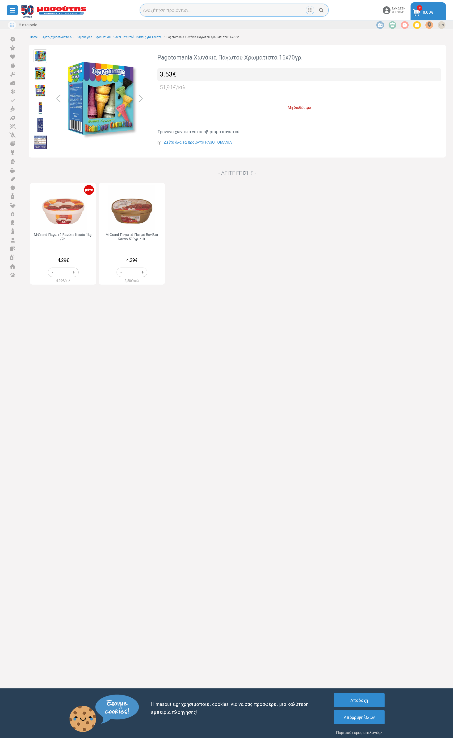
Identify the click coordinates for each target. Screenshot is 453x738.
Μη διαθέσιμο (299, 107)
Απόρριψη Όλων (359, 717)
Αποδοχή (359, 700)
